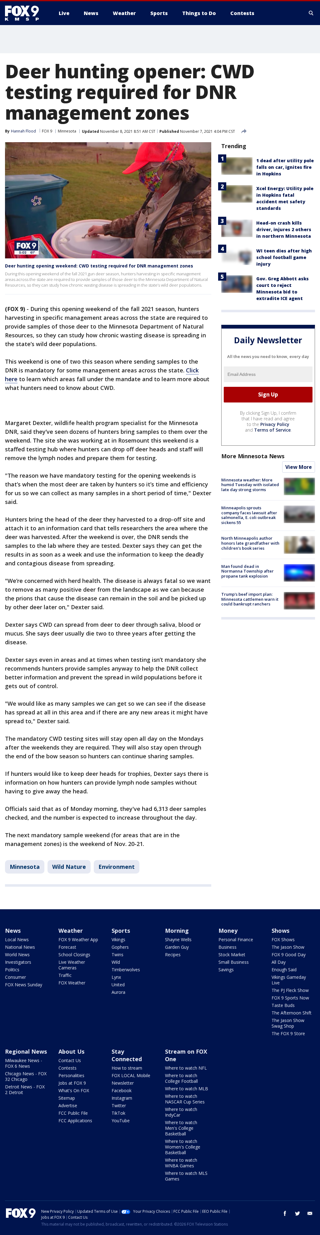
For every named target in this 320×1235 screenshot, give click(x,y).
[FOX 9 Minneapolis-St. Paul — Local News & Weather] (25, 13)
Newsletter (123, 1083)
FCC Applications (75, 1120)
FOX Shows (283, 939)
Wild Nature (69, 866)
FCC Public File (73, 1113)
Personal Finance (235, 939)
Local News (17, 939)
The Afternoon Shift (292, 1013)
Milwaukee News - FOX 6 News (23, 1063)
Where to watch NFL (186, 1068)
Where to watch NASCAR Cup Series (185, 1099)
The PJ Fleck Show (290, 990)
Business (227, 947)
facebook (285, 1213)
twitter (297, 1213)
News (13, 930)
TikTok (118, 1113)
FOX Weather (71, 983)
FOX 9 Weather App (78, 939)
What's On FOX (73, 1090)
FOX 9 (47, 131)
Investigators (18, 962)
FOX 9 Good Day (289, 954)
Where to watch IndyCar (181, 1112)
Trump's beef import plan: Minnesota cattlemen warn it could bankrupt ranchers (249, 599)
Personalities (71, 1075)
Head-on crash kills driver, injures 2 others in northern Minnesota (283, 229)
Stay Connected (127, 1055)
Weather (70, 930)
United (118, 985)
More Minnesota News (252, 456)
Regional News (26, 1051)
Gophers (120, 947)
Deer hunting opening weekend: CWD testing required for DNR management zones (99, 266)
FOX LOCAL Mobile (131, 1075)
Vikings (118, 939)
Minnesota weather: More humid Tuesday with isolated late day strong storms (250, 484)
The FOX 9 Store (288, 1033)
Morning (177, 930)
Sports (121, 930)
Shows (280, 930)
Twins (117, 954)
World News (17, 954)
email (310, 1213)
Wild (116, 962)
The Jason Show (288, 947)
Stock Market (231, 954)
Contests (67, 1068)
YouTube (121, 1120)
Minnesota (67, 131)
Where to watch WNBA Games (181, 1163)
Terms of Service (272, 430)
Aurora (118, 992)
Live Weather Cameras (71, 965)
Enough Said (284, 970)
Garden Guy (177, 947)
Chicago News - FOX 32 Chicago (26, 1076)
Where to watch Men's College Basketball (181, 1128)
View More (298, 467)
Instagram (122, 1098)
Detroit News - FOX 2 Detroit (25, 1089)
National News (20, 947)
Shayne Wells (178, 939)
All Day (279, 962)
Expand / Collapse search (311, 13)
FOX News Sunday (23, 985)
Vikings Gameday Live (289, 980)
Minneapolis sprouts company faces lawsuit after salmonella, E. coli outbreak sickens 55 (249, 515)
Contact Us (69, 1060)
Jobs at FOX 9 (72, 1083)
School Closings (74, 954)
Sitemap (66, 1098)
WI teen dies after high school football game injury (284, 257)
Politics (12, 970)
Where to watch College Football (181, 1078)
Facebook (122, 1090)
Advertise (67, 1105)
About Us (71, 1051)
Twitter (119, 1105)
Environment (116, 866)
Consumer (15, 977)
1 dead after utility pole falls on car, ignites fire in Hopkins (285, 167)
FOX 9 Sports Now (290, 998)
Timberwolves (126, 970)
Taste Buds (283, 1005)
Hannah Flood (23, 131)
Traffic (65, 975)
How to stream (127, 1068)
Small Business (233, 962)
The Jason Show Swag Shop (288, 1023)
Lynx (116, 977)
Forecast (67, 947)
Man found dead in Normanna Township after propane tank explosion (247, 571)
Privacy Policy (274, 424)
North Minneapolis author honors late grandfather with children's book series (250, 543)
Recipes (173, 954)
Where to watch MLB (186, 1089)
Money (228, 930)
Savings (226, 970)
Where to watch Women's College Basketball (182, 1146)
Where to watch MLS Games (186, 1176)
